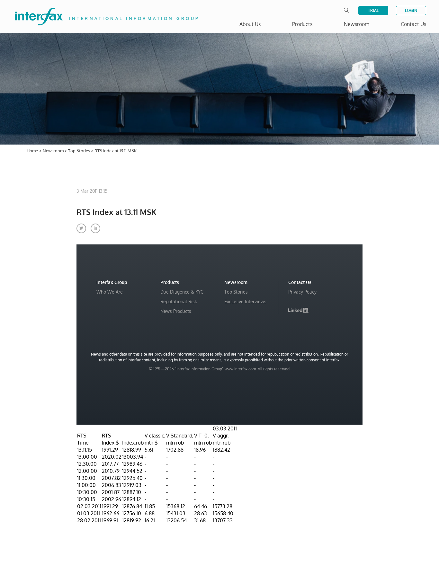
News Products (175, 311)
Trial (373, 10)
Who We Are (109, 292)
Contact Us (413, 24)
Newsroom (54, 150)
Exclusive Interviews (245, 301)
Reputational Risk (178, 301)
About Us (250, 24)
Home (32, 150)
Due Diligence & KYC (181, 292)
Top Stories (79, 150)
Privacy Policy (302, 292)
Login (411, 10)
